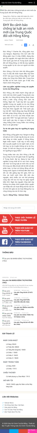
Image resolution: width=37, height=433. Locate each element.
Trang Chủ (6, 16)
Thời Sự (13, 16)
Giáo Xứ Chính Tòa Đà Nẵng (11, 3)
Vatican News (23, 195)
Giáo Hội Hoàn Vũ (23, 16)
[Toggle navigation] (31, 3)
